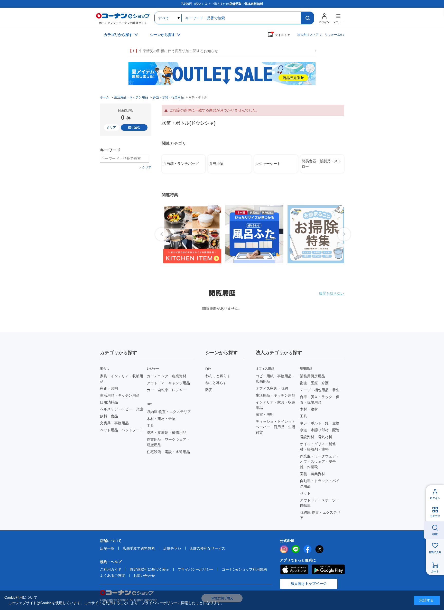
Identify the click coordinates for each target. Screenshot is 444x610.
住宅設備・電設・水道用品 (168, 452)
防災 (208, 390)
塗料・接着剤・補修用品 (166, 432)
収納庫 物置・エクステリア (169, 412)
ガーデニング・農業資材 (166, 376)
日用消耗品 (109, 402)
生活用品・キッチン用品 (120, 395)
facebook (307, 549)
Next (344, 234)
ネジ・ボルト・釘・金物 (319, 423)
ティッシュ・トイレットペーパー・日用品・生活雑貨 (275, 426)
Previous (161, 234)
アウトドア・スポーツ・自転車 (319, 503)
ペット (305, 493)
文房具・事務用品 (114, 423)
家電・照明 (109, 388)
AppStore (294, 569)
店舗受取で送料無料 (139, 548)
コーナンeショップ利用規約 (244, 569)
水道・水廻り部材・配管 (319, 430)
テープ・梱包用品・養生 (319, 390)
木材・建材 (309, 409)
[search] (307, 18)
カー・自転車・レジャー (166, 390)
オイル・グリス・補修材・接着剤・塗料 (318, 446)
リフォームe (333, 34)
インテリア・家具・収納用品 (275, 405)
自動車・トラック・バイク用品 (319, 483)
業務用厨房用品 (312, 376)
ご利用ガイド (111, 569)
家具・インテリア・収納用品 (121, 378)
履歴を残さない (331, 293)
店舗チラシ (172, 548)
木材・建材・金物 (161, 419)
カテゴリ (435, 516)
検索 (435, 534)
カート (435, 571)
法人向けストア (308, 34)
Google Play (328, 569)
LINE (296, 549)
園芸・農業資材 (312, 474)
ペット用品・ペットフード (121, 430)
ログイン (435, 498)
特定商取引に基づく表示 (149, 569)
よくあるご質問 (112, 575)
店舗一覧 (107, 548)
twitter (319, 549)
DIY (208, 369)
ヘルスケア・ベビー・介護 (121, 409)
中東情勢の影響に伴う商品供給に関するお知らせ (173, 51)
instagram (284, 549)
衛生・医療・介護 (314, 383)
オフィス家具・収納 (272, 388)
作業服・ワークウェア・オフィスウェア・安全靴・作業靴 (319, 461)
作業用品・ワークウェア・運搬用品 (168, 442)
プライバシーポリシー (196, 569)
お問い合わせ (144, 575)
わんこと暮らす (217, 376)
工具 (150, 426)
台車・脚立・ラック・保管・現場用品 (319, 399)
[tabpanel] (190, 234)
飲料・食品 (109, 416)
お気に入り (435, 552)
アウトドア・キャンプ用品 (168, 383)
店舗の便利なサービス (207, 548)
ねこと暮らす (216, 383)
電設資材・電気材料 (316, 437)
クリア (111, 127)
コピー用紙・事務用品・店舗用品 (275, 378)
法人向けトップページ (309, 583)
